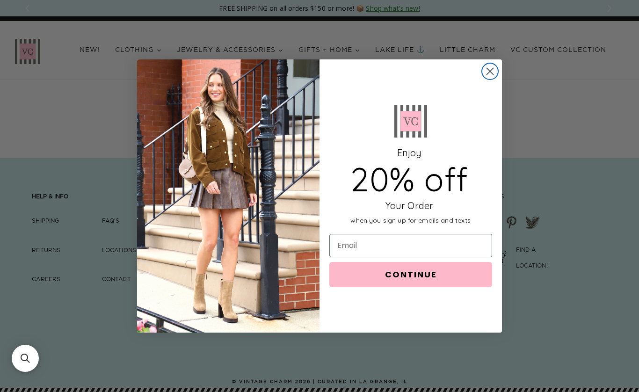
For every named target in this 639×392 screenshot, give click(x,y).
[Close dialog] (490, 71)
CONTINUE (411, 274)
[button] (25, 358)
